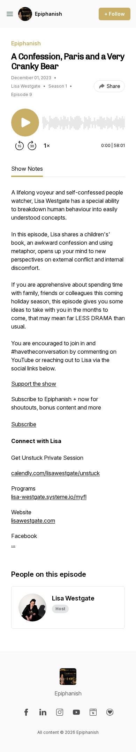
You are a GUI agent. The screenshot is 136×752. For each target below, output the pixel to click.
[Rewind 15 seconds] (19, 145)
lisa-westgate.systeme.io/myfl (48, 496)
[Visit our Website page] (93, 712)
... (13, 544)
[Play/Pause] (25, 123)
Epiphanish (48, 14)
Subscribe (23, 424)
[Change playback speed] (47, 145)
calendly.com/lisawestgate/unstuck (55, 473)
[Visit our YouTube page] (76, 712)
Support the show (33, 383)
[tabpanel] (68, 371)
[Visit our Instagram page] (59, 712)
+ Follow (114, 14)
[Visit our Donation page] (109, 712)
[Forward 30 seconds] (32, 145)
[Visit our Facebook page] (26, 712)
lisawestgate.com (33, 520)
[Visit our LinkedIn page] (42, 712)
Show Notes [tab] (27, 168)
